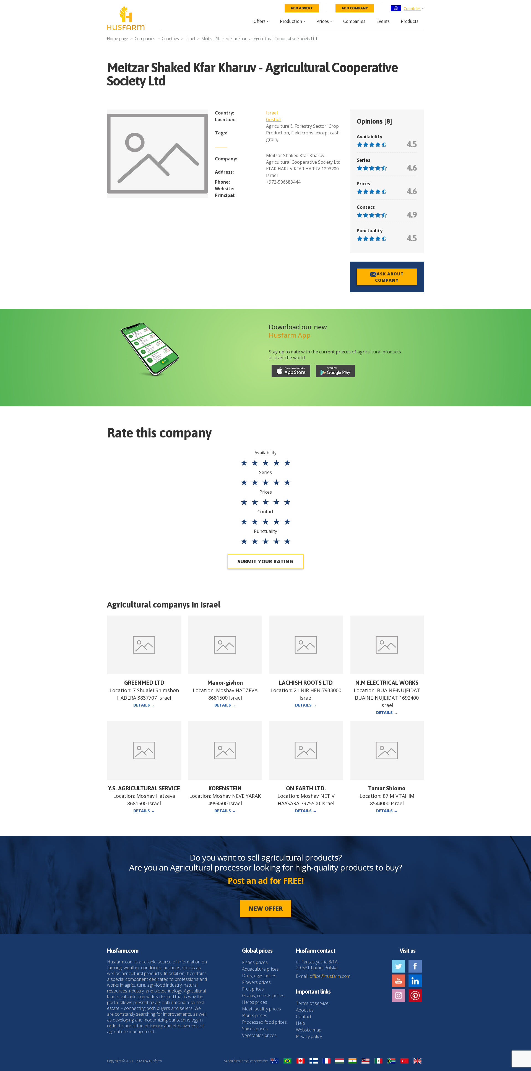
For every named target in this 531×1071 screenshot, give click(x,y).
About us (305, 1010)
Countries (412, 8)
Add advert (302, 8)
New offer (265, 908)
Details (144, 705)
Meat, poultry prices (261, 1009)
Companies (354, 21)
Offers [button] (260, 21)
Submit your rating (265, 561)
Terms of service (312, 1003)
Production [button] (291, 21)
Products (409, 21)
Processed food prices (264, 1022)
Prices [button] (322, 21)
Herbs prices (254, 1002)
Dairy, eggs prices (259, 976)
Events (383, 21)
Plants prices (254, 1015)
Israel (190, 38)
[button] (407, 8)
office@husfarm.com (329, 976)
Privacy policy (309, 1036)
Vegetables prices (259, 1035)
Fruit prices (253, 989)
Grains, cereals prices (263, 995)
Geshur (273, 119)
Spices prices (255, 1029)
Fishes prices (255, 962)
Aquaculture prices (260, 969)
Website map (308, 1030)
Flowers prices (256, 982)
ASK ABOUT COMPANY (389, 277)
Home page (117, 38)
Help (300, 1023)
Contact (303, 1016)
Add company (355, 8)
